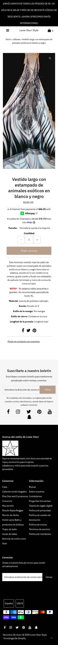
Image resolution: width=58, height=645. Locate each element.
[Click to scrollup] (51, 638)
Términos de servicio (39, 529)
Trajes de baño (9, 529)
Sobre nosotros (36, 491)
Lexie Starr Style (29, 30)
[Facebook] (8, 412)
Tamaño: (12, 228)
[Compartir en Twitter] (28, 331)
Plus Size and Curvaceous (15, 496)
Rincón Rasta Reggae (12, 510)
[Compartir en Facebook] (23, 331)
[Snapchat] (29, 417)
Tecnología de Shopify (14, 638)
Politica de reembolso (40, 534)
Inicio (8, 39)
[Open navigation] (8, 30)
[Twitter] (28, 412)
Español (9, 603)
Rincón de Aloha (10, 515)
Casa (4, 486)
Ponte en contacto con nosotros (24, 341)
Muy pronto (8, 505)
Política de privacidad (40, 510)
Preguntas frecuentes (40, 501)
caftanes (16, 39)
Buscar (32, 486)
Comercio (7, 501)
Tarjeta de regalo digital (41, 505)
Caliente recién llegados (14, 491)
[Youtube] (50, 412)
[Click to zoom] (49, 58)
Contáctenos (35, 496)
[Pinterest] (39, 412)
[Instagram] (18, 412)
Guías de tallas (9, 534)
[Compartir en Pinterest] (34, 331)
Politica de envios (38, 524)
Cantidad (29, 233)
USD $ (20, 603)
